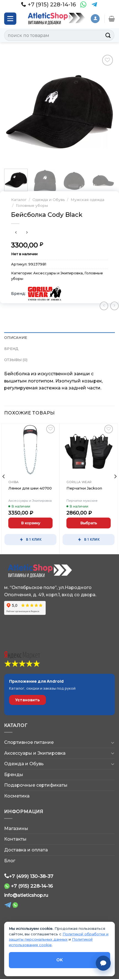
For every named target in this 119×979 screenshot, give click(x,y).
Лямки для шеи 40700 (30, 488)
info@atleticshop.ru (26, 895)
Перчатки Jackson (84, 488)
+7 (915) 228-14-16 (32, 886)
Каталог (19, 199)
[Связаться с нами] (103, 963)
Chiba (13, 482)
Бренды (13, 774)
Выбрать (88, 523)
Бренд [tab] (11, 349)
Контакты (15, 839)
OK (59, 959)
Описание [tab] (15, 338)
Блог (9, 860)
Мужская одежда (87, 199)
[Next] (106, 109)
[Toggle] (112, 742)
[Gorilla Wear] (44, 293)
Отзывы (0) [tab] (16, 360)
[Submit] (108, 35)
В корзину (30, 523)
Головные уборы (32, 205)
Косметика (17, 796)
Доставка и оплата (26, 850)
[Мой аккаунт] (95, 18)
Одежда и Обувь (48, 199)
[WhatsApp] (83, 4)
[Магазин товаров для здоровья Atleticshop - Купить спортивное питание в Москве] (55, 19)
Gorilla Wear (79, 482)
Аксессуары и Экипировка (58, 273)
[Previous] (13, 109)
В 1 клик (34, 539)
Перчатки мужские (82, 501)
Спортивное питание (29, 742)
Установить (27, 699)
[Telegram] (94, 4)
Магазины (16, 828)
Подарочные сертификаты (36, 785)
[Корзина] (111, 19)
